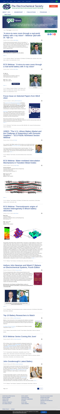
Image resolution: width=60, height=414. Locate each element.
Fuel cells (18, 330)
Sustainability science (22, 352)
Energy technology (13, 330)
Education (8, 58)
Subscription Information (46, 400)
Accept (43, 412)
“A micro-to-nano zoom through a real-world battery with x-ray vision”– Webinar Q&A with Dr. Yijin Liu (21, 35)
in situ (21, 355)
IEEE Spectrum (13, 369)
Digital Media (43, 403)
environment (12, 355)
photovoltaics (11, 356)
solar (15, 356)
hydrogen (18, 355)
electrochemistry (32, 200)
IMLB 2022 (19, 104)
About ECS (6, 12)
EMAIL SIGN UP (51, 31)
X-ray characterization (10, 91)
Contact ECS (5, 400)
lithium (38, 58)
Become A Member (6, 397)
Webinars (12, 58)
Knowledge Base (25, 397)
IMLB (22, 125)
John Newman (34, 309)
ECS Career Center (6, 403)
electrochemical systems (18, 309)
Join (7, 1)
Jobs (15, 1)
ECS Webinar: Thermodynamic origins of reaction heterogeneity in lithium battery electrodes (20, 208)
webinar (4, 91)
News (23, 1)
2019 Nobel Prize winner (22, 369)
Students (19, 1)
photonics (38, 355)
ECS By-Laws (24, 402)
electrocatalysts (28, 353)
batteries (18, 58)
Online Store (5, 399)
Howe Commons (25, 403)
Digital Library (28, 1)
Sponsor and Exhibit (45, 397)
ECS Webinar (22, 58)
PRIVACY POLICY (5, 409)
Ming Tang (31, 260)
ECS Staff (15, 140)
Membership (18, 12)
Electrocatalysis (22, 353)
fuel (15, 355)
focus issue (19, 125)
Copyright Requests (7, 402)
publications (11, 310)
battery (15, 125)
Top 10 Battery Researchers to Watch (19, 315)
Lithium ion (34, 330)
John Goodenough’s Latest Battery (17, 361)
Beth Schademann (18, 100)
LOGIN (4, 1)
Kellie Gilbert (16, 40)
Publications (31, 12)
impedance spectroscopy (27, 309)
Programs (43, 12)
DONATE (53, 6)
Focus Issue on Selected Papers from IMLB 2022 (21, 97)
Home (5, 30)
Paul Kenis (7, 346)
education (34, 58)
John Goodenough (24, 383)
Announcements (9, 352)
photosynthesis (5, 356)
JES (28, 125)
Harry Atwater (18, 344)
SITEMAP (13, 409)
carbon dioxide (12, 353)
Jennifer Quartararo (17, 318)
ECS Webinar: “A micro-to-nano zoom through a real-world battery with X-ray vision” (22, 65)
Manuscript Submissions (27, 399)
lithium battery (22, 89)
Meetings (8, 14)
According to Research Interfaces (9, 326)
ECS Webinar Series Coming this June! (19, 336)
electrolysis (5, 355)
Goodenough (23, 377)
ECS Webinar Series (28, 58)
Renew (11, 1)
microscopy (34, 355)
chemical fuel (17, 353)
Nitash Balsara (5, 310)
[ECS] (22, 7)
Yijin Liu (15, 91)
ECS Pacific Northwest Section (21, 154)
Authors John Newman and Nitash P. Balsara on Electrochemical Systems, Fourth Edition (22, 266)
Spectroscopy (18, 356)
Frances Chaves (19, 270)
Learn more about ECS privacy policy (19, 412)
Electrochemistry (15, 352)
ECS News (23, 400)
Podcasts (42, 402)
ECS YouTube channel (16, 145)
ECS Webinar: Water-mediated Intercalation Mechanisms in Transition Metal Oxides (21, 162)
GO (56, 1)
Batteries (8, 88)
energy (9, 355)
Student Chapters (44, 399)
